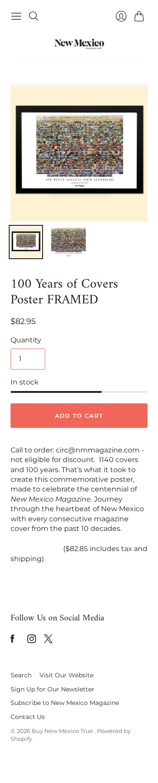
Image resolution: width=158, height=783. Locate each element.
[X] (48, 641)
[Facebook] (12, 641)
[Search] (33, 16)
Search (21, 675)
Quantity (26, 340)
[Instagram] (31, 641)
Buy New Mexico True (63, 730)
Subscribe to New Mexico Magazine (65, 703)
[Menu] (16, 16)
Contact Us (28, 717)
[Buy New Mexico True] (79, 44)
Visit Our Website (66, 675)
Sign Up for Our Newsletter (52, 689)
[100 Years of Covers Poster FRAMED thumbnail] (26, 242)
